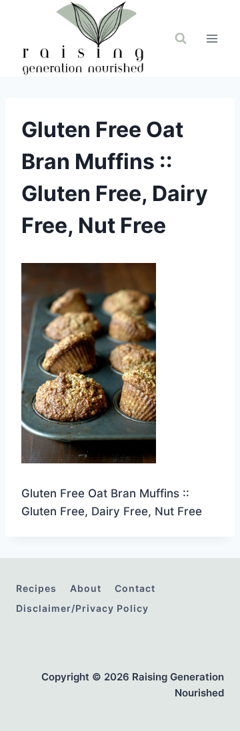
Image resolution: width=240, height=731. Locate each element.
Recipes (36, 588)
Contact (135, 588)
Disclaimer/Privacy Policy (82, 608)
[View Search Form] (181, 39)
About (85, 588)
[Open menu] (211, 38)
